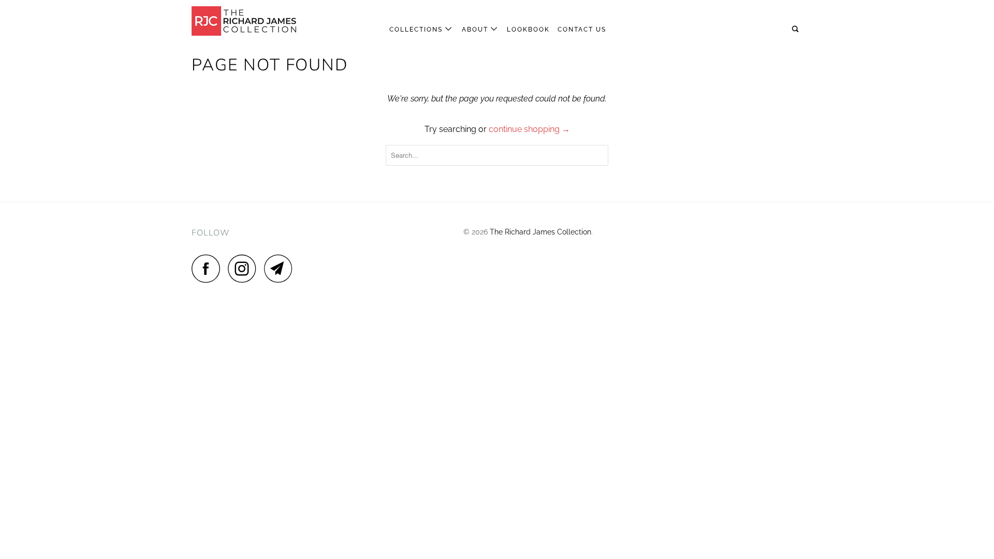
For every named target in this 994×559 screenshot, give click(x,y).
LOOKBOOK (528, 29)
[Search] (796, 29)
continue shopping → (529, 129)
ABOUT (476, 29)
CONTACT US (582, 29)
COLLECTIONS (417, 29)
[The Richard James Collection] (245, 21)
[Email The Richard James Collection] (281, 268)
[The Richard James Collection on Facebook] (209, 268)
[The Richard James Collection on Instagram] (245, 268)
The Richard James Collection (540, 232)
